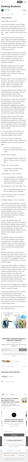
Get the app (21, 455)
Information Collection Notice (15, 354)
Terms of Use (21, 353)
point (2, 144)
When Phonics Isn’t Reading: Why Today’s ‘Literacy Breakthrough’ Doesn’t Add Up (10, 400)
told (7, 39)
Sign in (25, 2)
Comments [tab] (4, 376)
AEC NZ (8, 406)
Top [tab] (3, 394)
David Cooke (7, 9)
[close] (24, 413)
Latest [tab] (6, 394)
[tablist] (7, 376)
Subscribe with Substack (15, 440)
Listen (24, 10)
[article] (14, 404)
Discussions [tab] (12, 394)
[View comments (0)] (8, 14)
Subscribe (19, 2)
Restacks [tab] (11, 376)
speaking (13, 105)
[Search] (25, 394)
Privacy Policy (16, 446)
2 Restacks (18, 361)
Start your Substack (10, 455)
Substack (7, 459)
